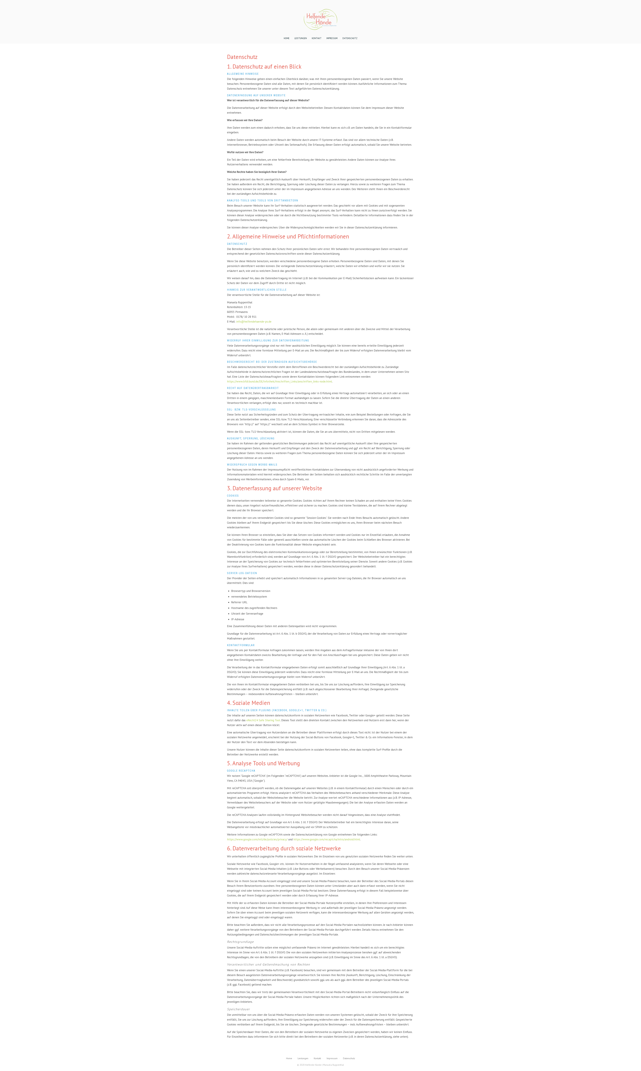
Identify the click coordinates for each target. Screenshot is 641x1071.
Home (286, 38)
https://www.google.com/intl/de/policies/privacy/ (257, 839)
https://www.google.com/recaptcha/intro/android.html (326, 839)
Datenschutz (350, 38)
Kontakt (317, 38)
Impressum (332, 38)
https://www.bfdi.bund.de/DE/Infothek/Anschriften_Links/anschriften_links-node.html (279, 381)
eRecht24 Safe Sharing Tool (263, 720)
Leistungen (300, 38)
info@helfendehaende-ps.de (253, 321)
